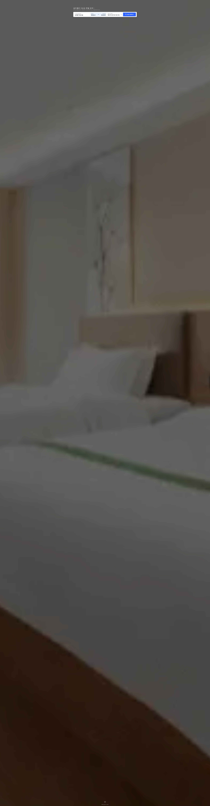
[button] (152, 2)
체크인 (92, 13)
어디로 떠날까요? (78, 13)
